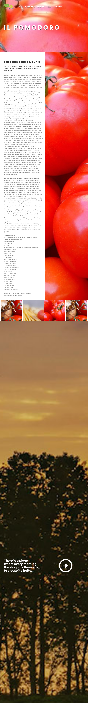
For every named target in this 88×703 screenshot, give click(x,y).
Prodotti (40, 7)
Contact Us (57, 7)
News (49, 7)
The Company (30, 7)
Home (21, 7)
